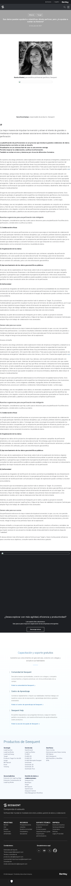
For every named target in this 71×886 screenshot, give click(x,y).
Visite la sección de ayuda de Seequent (24, 724)
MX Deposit (7, 762)
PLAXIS (27, 754)
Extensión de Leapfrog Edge (12, 778)
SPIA (47, 760)
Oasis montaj (50, 750)
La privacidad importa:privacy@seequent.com (17, 859)
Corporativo (56, 829)
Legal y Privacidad (58, 833)
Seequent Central (30, 791)
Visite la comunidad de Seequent (22, 685)
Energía (6, 829)
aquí (68, 169)
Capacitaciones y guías (43, 831)
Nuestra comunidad (26, 829)
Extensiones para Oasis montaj (56, 752)
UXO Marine (49, 754)
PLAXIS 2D (28, 756)
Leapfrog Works (9, 752)
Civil (5, 827)
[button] (35, 629)
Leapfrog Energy (9, 754)
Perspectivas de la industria (25, 826)
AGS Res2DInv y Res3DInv (54, 758)
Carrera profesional (58, 827)
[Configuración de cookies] (11, 881)
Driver (5, 764)
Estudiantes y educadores (24, 832)
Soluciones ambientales (7, 832)
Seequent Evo (29, 780)
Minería (31, 15)
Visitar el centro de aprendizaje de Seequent (26, 704)
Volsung (6, 766)
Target (39, 15)
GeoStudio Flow (30, 769)
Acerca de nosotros (59, 825)
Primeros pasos (41, 829)
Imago (6, 760)
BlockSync (28, 782)
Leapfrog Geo (8, 750)
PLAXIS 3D (28, 758)
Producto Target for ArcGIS (12, 758)
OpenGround (29, 750)
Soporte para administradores (41, 835)
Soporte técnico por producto (42, 826)
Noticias (55, 831)
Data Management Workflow (34, 793)
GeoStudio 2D (29, 764)
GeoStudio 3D (29, 766)
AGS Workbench (51, 756)
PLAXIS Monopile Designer (33, 760)
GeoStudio (28, 762)
